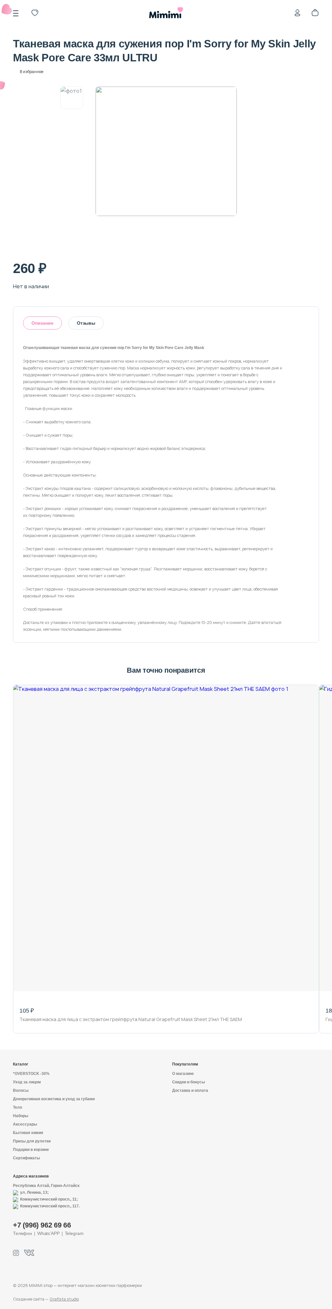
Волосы (21, 1090)
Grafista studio (64, 1299)
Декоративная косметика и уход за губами (54, 1099)
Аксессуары (25, 1124)
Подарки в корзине (31, 1149)
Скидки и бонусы (188, 1082)
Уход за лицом (27, 1082)
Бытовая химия (28, 1132)
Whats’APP (48, 1233)
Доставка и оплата (190, 1090)
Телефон (22, 1233)
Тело (17, 1107)
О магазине (183, 1073)
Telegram (74, 1233)
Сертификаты (26, 1158)
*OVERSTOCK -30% (31, 1073)
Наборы (20, 1116)
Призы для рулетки (32, 1141)
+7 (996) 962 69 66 (42, 1225)
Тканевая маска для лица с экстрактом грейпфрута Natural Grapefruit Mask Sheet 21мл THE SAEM (130, 1019)
